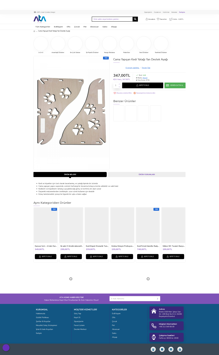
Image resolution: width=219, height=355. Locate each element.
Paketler (126, 52)
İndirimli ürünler (161, 52)
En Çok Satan (75, 52)
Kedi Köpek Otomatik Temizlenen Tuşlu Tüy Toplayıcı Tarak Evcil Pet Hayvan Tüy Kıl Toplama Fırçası (97, 246)
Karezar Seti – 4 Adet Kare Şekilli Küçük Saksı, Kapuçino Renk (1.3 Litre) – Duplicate (46, 246)
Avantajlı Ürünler (58, 52)
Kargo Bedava (109, 52)
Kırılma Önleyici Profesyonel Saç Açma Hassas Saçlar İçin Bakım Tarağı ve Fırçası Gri (123, 246)
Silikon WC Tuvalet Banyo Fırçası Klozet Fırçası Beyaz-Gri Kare (174, 246)
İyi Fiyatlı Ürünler (92, 52)
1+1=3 (40, 52)
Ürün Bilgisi (70, 174)
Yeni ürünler (143, 52)
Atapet (145, 78)
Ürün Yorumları (147, 174)
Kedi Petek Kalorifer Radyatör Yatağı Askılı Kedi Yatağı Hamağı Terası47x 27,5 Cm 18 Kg (148, 246)
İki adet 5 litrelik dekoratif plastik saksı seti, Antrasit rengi (71, 246)
